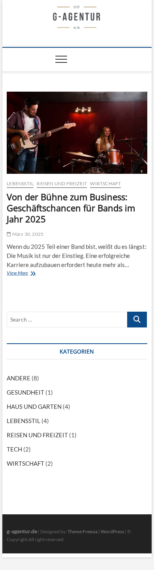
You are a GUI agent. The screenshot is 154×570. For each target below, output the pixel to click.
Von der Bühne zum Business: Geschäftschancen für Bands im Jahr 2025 (71, 208)
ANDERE (18, 378)
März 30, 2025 (27, 234)
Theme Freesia (83, 531)
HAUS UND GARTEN (34, 406)
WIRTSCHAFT (105, 183)
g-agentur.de (22, 531)
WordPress (112, 531)
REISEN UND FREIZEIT (62, 183)
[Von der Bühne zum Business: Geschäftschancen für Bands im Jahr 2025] (77, 133)
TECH (14, 449)
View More (19, 274)
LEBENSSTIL (20, 183)
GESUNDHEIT (25, 392)
